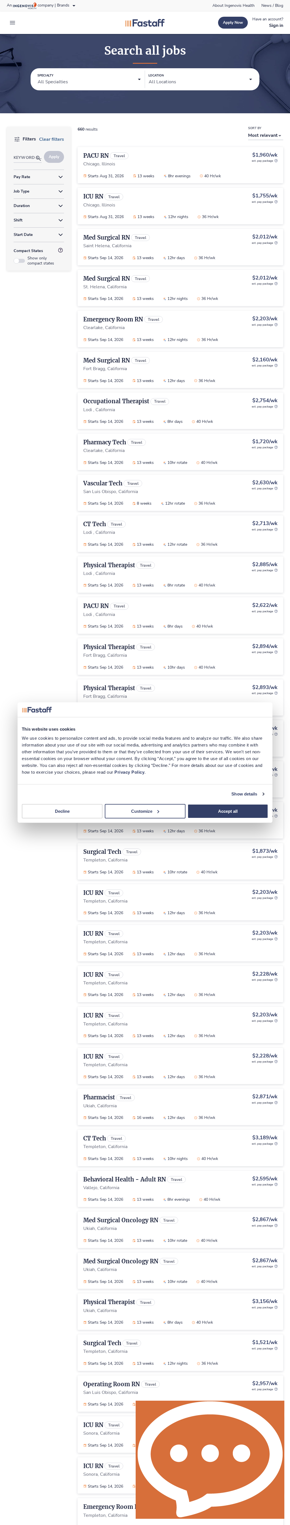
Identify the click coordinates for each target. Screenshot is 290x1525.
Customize (141, 811)
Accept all (228, 811)
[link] (233, 5)
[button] (89, 79)
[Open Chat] (210, 1460)
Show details (244, 794)
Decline (62, 811)
